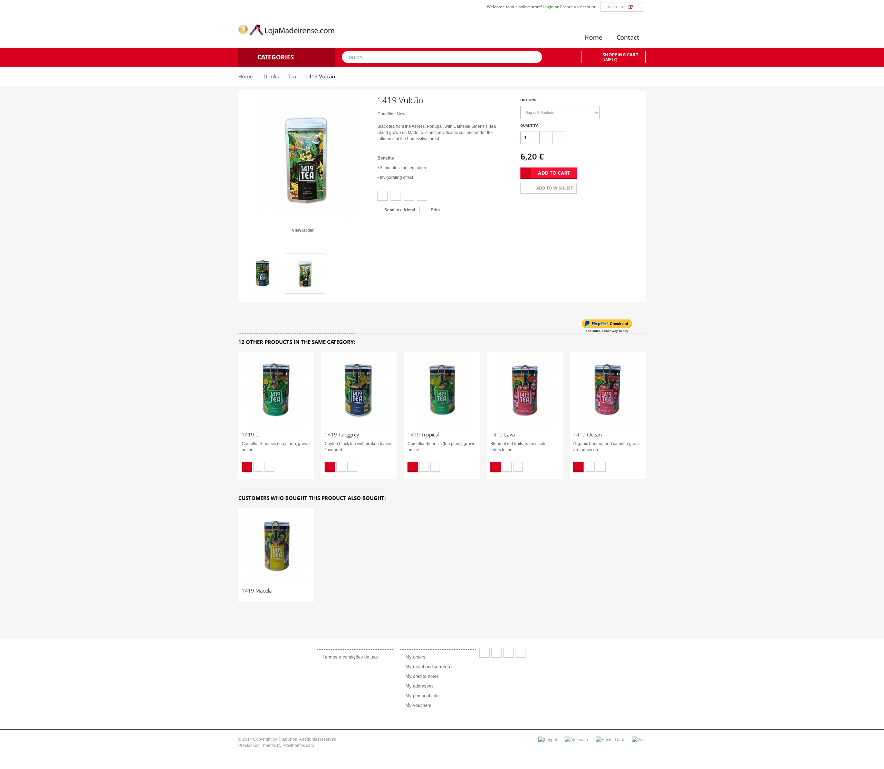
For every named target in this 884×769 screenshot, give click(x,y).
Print (435, 210)
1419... (250, 434)
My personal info (422, 695)
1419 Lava (502, 434)
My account (416, 641)
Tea (292, 76)
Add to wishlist (554, 188)
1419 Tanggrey (342, 434)
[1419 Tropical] (442, 390)
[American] (576, 739)
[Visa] (639, 739)
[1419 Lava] (525, 390)
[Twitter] (496, 653)
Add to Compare (269, 467)
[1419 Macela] (276, 546)
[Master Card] (610, 739)
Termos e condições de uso (350, 657)
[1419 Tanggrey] (359, 390)
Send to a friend (399, 210)
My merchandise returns (429, 666)
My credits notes (422, 676)
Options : (529, 100)
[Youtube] (508, 653)
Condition (386, 114)
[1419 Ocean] (608, 390)
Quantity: (529, 125)
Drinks (271, 76)
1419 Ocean (587, 434)
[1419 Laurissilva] (262, 273)
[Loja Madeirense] (286, 29)
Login (549, 7)
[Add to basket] (247, 467)
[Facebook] (484, 653)
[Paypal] (547, 739)
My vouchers (418, 705)
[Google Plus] (521, 653)
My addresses (419, 686)
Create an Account (577, 7)
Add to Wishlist (258, 467)
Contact (627, 37)
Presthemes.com (298, 745)
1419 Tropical (423, 434)
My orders (415, 657)
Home (593, 37)
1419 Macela (257, 590)
